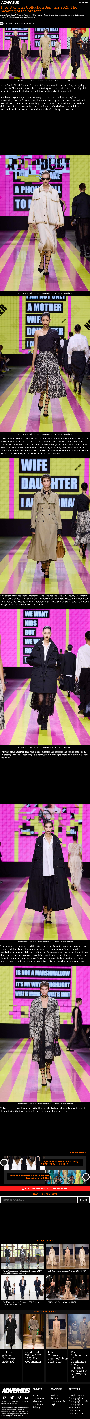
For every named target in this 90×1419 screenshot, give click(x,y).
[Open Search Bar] (74, 2)
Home (36, 1395)
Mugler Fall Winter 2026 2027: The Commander (33, 1356)
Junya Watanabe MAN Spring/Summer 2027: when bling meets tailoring (22, 1272)
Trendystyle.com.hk (79, 1401)
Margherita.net (76, 1395)
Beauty (54, 1398)
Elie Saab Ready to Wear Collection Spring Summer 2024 (29, 1176)
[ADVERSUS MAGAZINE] (10, 2)
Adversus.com (76, 1413)
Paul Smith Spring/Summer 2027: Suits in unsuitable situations (21, 1303)
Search (83, 1199)
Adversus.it (74, 1407)
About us (37, 1401)
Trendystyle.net (77, 1398)
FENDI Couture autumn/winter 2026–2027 (67, 1271)
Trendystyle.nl (76, 1404)
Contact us (38, 1398)
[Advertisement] (45, 132)
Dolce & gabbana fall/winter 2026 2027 (9, 1356)
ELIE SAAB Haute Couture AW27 (62, 1302)
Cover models (58, 1401)
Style (53, 1404)
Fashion (55, 1395)
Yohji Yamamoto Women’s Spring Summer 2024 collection (60, 1162)
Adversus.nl (74, 1410)
